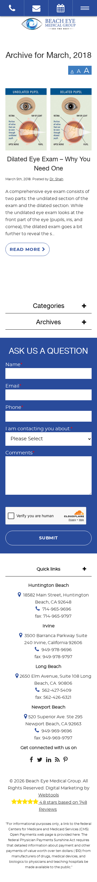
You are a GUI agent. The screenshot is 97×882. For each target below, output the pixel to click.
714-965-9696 (56, 609)
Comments (19, 453)
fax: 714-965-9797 (53, 616)
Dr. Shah (56, 179)
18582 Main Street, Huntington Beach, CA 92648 (55, 598)
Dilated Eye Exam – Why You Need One (48, 163)
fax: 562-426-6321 (53, 697)
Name (13, 364)
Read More (26, 249)
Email (13, 386)
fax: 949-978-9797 (53, 657)
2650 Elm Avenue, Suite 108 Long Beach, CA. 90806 (55, 680)
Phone (14, 407)
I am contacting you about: (38, 429)
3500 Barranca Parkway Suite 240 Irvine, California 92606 (55, 639)
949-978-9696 (56, 650)
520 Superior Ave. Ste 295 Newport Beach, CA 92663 (54, 720)
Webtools (48, 795)
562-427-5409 (56, 690)
